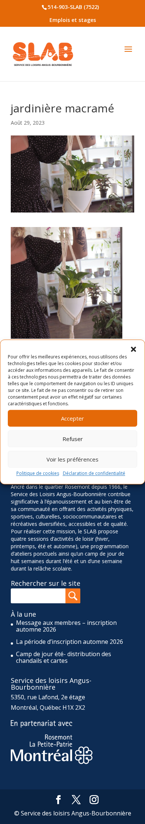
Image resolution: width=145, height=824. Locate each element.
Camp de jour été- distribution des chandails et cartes (63, 657)
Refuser (72, 439)
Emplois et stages (72, 19)
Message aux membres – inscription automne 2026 (66, 626)
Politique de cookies (37, 473)
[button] (133, 349)
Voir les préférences (72, 459)
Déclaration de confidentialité (94, 473)
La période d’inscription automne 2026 (69, 642)
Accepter (72, 418)
